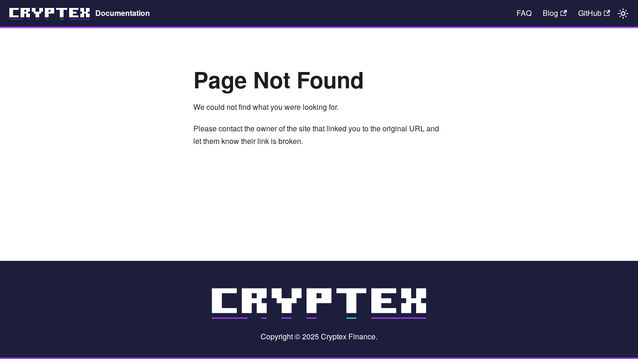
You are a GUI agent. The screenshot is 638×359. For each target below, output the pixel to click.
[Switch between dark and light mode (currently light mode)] (623, 13)
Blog (550, 12)
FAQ (524, 12)
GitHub (590, 12)
